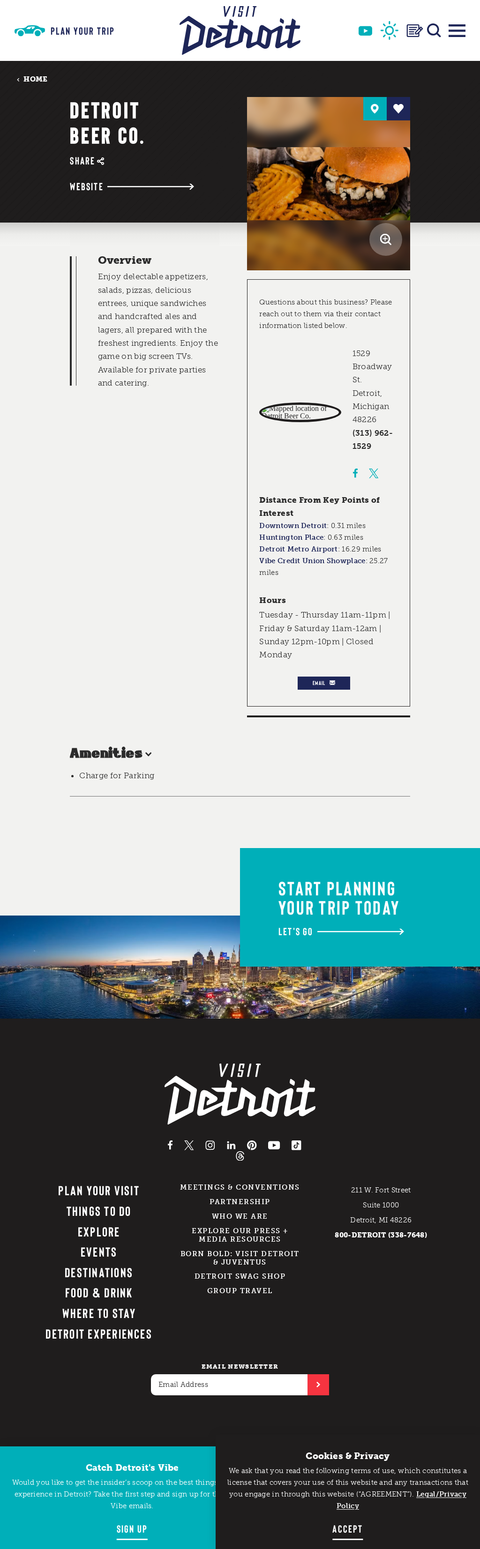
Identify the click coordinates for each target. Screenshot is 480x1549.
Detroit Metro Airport (298, 549)
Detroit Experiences (98, 1333)
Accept (347, 1528)
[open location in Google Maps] (300, 412)
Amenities (106, 753)
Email (319, 682)
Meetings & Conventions (240, 1187)
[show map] (375, 108)
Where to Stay (99, 1313)
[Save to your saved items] (398, 108)
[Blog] (414, 30)
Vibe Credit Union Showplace (312, 561)
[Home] (240, 30)
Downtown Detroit (293, 525)
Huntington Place (291, 537)
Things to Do (99, 1211)
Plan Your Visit (99, 1190)
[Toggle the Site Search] (434, 30)
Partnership (240, 1202)
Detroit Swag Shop (240, 1276)
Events (99, 1251)
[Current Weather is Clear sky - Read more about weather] (389, 30)
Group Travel (240, 1291)
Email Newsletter (240, 1366)
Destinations (99, 1272)
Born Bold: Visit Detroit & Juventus (240, 1258)
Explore (99, 1231)
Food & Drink (99, 1292)
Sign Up (132, 1528)
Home (35, 78)
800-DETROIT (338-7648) (381, 1235)
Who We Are (240, 1216)
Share (82, 160)
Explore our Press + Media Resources (240, 1235)
